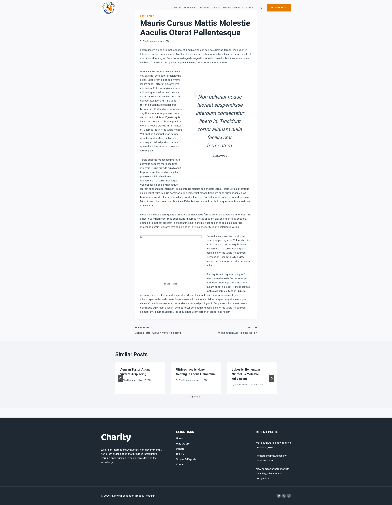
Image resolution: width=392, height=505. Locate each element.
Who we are (190, 7)
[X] (284, 496)
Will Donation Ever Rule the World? (237, 330)
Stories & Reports (233, 7)
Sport (150, 16)
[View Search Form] (260, 7)
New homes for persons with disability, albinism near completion (272, 473)
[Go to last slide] (120, 378)
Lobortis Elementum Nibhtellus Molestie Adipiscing (246, 374)
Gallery (216, 7)
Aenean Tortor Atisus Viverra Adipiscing (158, 330)
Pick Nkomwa (149, 41)
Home (177, 7)
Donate (204, 7)
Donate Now (278, 7)
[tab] (192, 397)
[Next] (271, 378)
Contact (250, 7)
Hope (142, 16)
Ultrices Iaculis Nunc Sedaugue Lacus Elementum (196, 371)
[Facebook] (279, 496)
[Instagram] (289, 496)
